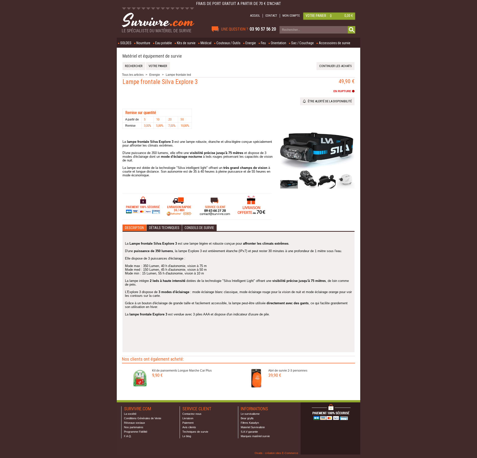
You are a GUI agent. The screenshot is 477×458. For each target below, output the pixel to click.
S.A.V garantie (249, 431)
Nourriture (143, 43)
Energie (250, 43)
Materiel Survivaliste (253, 427)
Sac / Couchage (302, 43)
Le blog (186, 436)
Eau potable (163, 43)
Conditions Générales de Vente (142, 418)
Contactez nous (191, 413)
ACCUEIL (255, 15)
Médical (205, 43)
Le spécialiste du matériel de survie (156, 30)
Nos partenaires (133, 427)
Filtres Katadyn (250, 422)
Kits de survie (186, 43)
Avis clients (189, 427)
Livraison (187, 418)
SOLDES (125, 43)
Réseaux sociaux (134, 422)
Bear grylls (247, 418)
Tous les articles (133, 74)
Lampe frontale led (178, 74)
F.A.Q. (128, 436)
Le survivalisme (250, 413)
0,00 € (348, 16)
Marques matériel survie (255, 436)
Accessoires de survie (334, 43)
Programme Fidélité (135, 431)
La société (130, 413)
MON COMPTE (291, 15)
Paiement (188, 422)
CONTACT (271, 15)
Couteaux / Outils (228, 43)
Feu (263, 43)
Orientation (278, 43)
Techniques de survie (195, 431)
